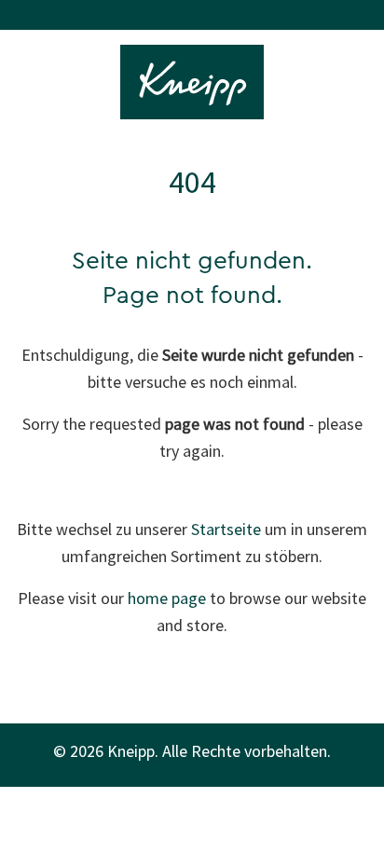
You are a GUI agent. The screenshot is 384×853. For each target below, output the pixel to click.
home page (167, 598)
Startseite (226, 529)
